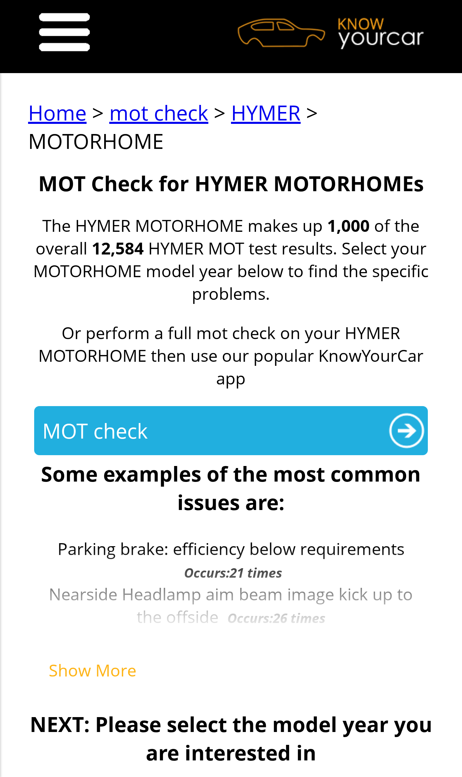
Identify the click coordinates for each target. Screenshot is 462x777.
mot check (158, 112)
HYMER (266, 112)
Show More (92, 670)
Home (57, 112)
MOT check (95, 430)
